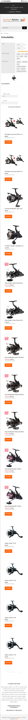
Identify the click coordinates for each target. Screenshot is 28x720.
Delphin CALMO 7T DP (10, 655)
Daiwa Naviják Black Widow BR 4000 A (14, 357)
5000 (26, 54)
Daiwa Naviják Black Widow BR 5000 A (14, 431)
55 (17, 56)
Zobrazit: (5, 100)
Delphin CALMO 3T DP (10, 543)
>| (19, 672)
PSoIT (16, 718)
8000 (18, 58)
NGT (18, 69)
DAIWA (19, 62)
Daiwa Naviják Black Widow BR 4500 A (14, 394)
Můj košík (25, 1)
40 (22, 54)
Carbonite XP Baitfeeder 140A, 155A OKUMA (16, 208)
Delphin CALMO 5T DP (10, 580)
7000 (25, 56)
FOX (18, 64)
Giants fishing (21, 66)
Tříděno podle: (6, 94)
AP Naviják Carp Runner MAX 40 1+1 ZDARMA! (16, 134)
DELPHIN (25, 62)
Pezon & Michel (21, 71)
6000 (21, 56)
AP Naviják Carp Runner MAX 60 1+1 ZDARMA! (16, 171)
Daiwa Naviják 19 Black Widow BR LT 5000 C (16, 320)
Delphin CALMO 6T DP (10, 617)
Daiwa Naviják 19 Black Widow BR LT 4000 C (16, 283)
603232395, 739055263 (15, 11)
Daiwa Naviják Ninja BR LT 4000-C (13, 469)
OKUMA (23, 69)
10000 (18, 54)
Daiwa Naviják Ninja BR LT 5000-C (13, 506)
